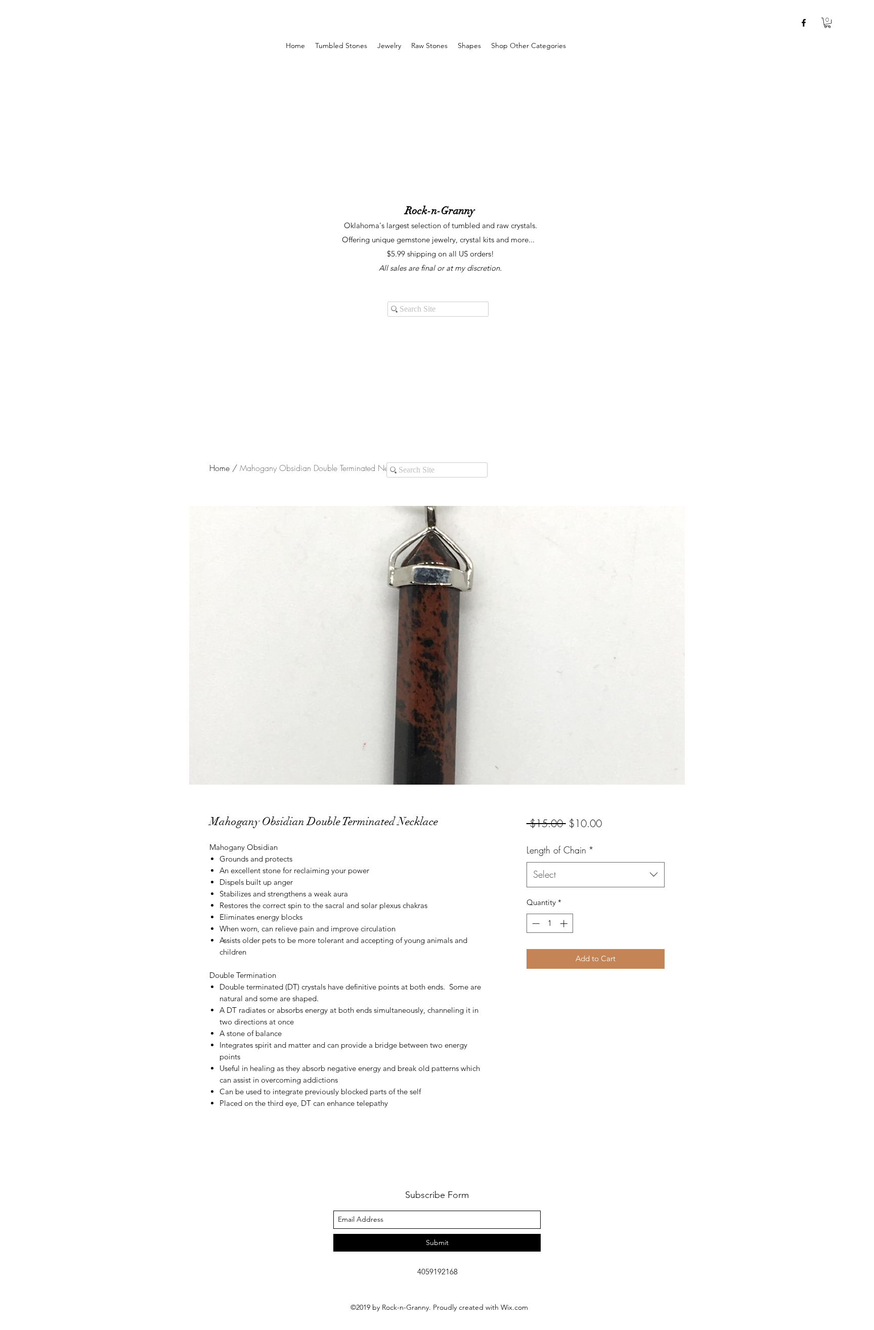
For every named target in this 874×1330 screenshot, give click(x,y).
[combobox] (596, 874)
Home (219, 468)
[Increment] (565, 923)
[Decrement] (535, 923)
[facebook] (804, 23)
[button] (389, 46)
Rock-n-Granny (440, 210)
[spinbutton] (549, 923)
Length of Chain (560, 850)
